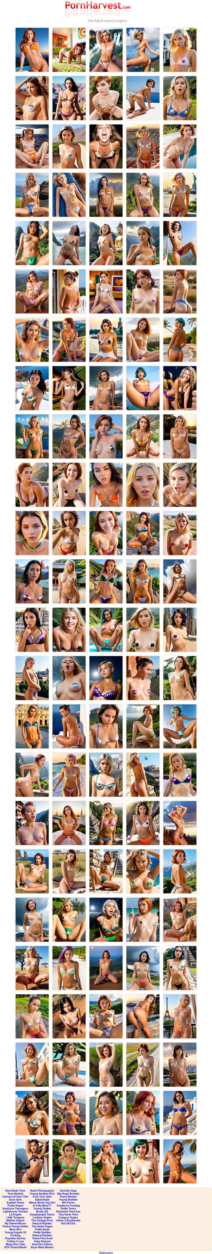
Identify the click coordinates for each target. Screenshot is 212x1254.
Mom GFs (15, 1229)
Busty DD (42, 1211)
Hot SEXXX (68, 1223)
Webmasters (106, 1252)
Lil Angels (15, 1214)
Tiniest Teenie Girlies (15, 1226)
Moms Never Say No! (42, 1202)
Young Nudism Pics (42, 1193)
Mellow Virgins (15, 1220)
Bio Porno (68, 1202)
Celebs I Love (15, 1241)
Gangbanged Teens (42, 1214)
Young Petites (42, 1208)
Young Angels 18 (15, 1232)
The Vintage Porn (42, 1220)
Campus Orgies (68, 1217)
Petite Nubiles (42, 1232)
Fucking (15, 1235)
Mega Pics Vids (15, 1244)
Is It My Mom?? (42, 1205)
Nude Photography (42, 1190)
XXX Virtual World (15, 1247)
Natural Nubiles (42, 1223)
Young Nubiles (68, 1199)
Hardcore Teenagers (15, 1208)
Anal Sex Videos (42, 1244)
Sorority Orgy (68, 1190)
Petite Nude (42, 1229)
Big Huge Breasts (68, 1193)
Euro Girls (15, 1199)
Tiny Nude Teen (68, 1214)
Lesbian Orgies (42, 1217)
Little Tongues (15, 1217)
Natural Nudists (42, 1235)
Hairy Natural (42, 1241)
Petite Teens (68, 1208)
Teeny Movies (68, 1196)
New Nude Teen (15, 1190)
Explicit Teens (15, 1202)
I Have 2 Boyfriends (68, 1220)
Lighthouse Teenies (15, 1211)
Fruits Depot (15, 1205)
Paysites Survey (15, 1238)
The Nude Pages (42, 1226)
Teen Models (15, 1193)
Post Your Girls (42, 1196)
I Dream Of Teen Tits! (15, 1196)
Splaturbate (42, 1199)
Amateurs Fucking (68, 1205)
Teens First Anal (42, 1238)
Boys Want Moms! (42, 1247)
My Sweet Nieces (15, 1223)
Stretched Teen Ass (68, 1211)
